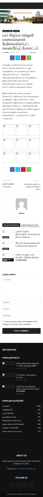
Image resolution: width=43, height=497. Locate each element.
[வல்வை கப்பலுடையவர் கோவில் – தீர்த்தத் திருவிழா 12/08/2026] (8, 257)
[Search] (39, 6)
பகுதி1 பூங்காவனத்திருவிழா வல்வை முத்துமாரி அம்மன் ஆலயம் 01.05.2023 (28, 388)
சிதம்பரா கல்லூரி (14, 27)
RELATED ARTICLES (11, 225)
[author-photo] (21, 210)
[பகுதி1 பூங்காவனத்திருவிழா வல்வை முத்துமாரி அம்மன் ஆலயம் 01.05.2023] (8, 389)
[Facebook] (12, 57)
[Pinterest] (23, 57)
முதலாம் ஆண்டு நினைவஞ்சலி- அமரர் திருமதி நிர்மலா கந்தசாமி (28, 234)
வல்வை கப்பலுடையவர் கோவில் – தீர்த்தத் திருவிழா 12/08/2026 (27, 257)
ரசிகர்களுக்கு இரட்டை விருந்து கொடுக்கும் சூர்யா (32, 186)
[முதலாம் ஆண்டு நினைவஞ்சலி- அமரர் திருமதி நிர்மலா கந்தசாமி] (8, 234)
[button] (4, 6)
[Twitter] (17, 57)
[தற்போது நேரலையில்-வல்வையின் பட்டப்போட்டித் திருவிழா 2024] (8, 366)
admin (7, 52)
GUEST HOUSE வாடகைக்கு (8, 185)
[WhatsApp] (28, 57)
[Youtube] (31, 485)
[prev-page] (3, 266)
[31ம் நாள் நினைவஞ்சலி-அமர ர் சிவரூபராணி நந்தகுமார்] (8, 246)
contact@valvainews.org (26, 468)
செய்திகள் (16, 31)
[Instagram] (18, 485)
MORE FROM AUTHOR (30, 225)
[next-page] (7, 266)
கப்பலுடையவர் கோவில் (6, 259)
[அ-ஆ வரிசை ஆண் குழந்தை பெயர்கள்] (8, 378)
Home (4, 27)
